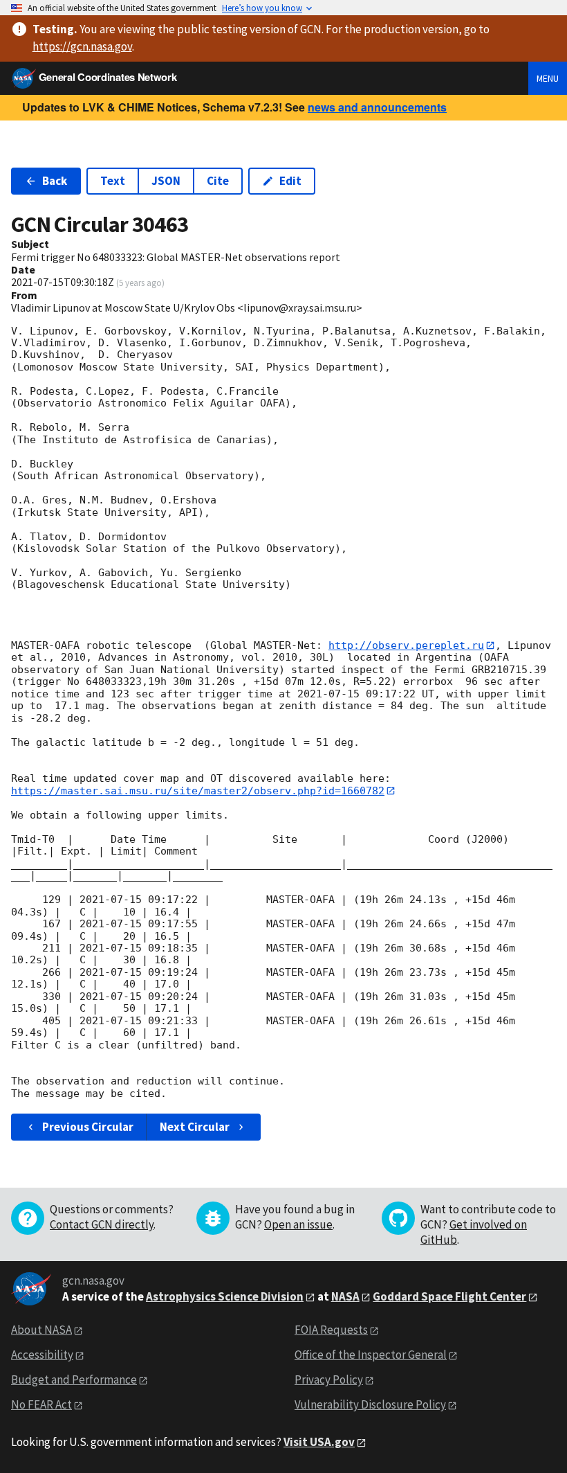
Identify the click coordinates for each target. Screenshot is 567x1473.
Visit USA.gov (319, 1441)
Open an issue (298, 1224)
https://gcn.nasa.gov (82, 46)
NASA (345, 1296)
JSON (165, 180)
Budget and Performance (74, 1379)
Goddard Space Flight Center (449, 1296)
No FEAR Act (41, 1404)
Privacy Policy (329, 1379)
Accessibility (42, 1354)
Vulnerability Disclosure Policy (370, 1404)
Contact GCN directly (102, 1224)
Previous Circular (87, 1126)
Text (112, 180)
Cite (218, 180)
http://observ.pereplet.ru (406, 645)
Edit (290, 180)
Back (54, 180)
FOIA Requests (331, 1329)
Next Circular (195, 1126)
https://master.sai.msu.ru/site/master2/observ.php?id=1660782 (197, 791)
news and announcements (377, 107)
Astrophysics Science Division (225, 1296)
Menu (548, 78)
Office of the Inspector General (371, 1354)
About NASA (41, 1329)
